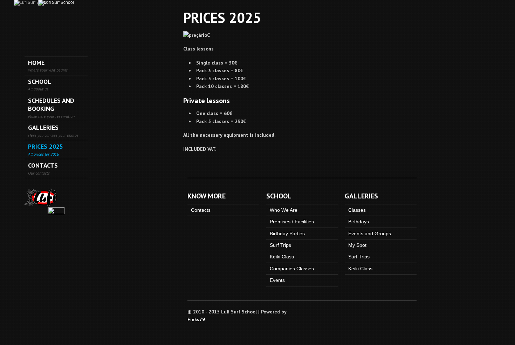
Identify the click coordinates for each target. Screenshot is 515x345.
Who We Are (283, 210)
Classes (357, 210)
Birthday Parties (287, 233)
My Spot (357, 245)
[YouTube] (413, 311)
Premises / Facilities (292, 221)
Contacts (201, 210)
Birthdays (358, 221)
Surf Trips (280, 245)
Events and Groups (369, 233)
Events (277, 280)
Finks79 (196, 319)
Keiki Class (282, 256)
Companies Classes (292, 268)
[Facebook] (404, 311)
